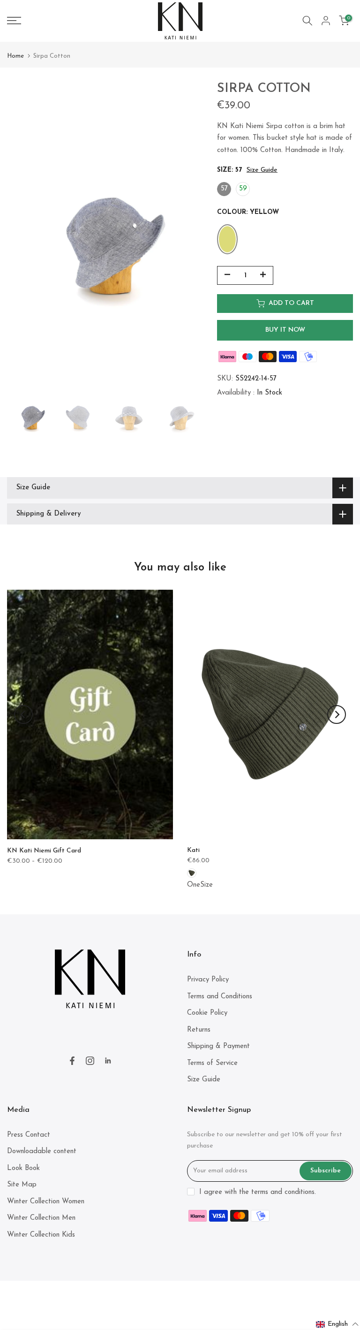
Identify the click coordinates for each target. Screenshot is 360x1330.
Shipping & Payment (218, 1046)
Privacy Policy (208, 979)
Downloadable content (41, 1151)
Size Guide (262, 170)
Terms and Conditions (219, 996)
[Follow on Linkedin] (108, 1060)
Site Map (22, 1184)
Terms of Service (212, 1063)
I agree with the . (257, 1192)
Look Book (23, 1168)
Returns (198, 1030)
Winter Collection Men (41, 1218)
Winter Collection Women (45, 1201)
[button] (337, 1324)
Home (15, 56)
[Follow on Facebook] (72, 1060)
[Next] (336, 714)
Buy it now (285, 330)
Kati (193, 850)
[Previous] (23, 714)
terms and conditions (283, 1192)
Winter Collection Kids (41, 1235)
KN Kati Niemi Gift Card (44, 850)
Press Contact (28, 1135)
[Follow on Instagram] (90, 1060)
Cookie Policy (207, 1013)
